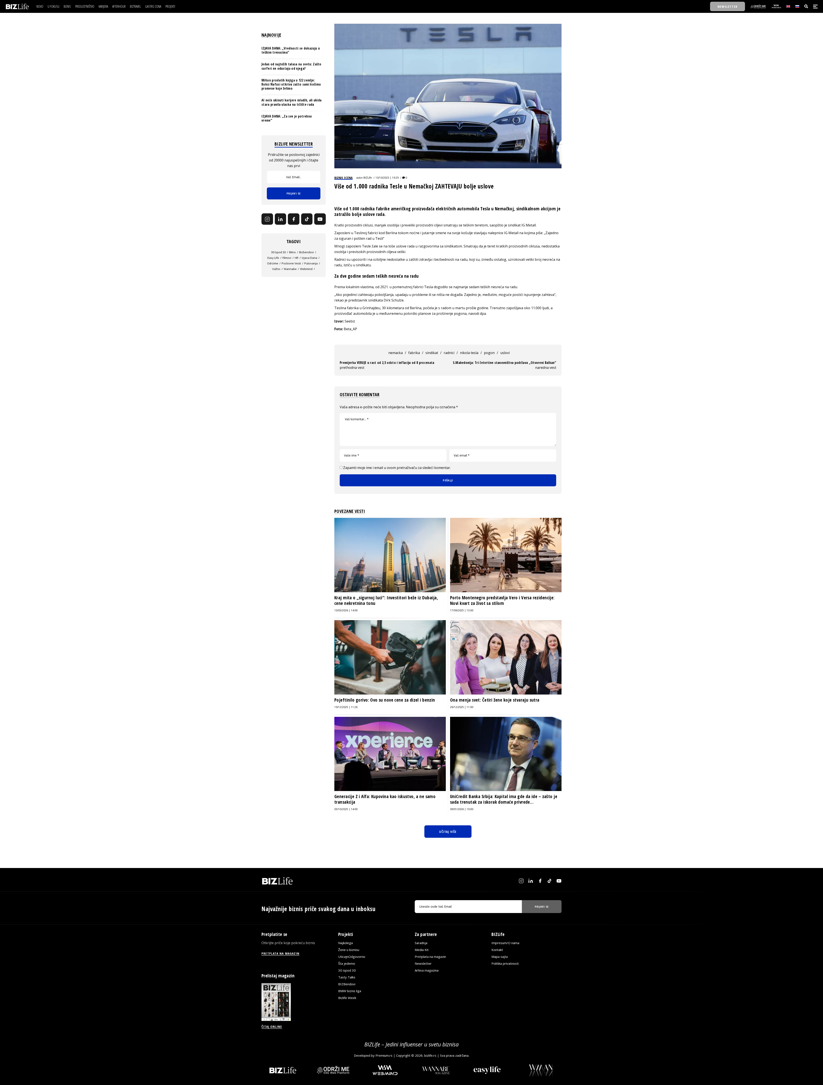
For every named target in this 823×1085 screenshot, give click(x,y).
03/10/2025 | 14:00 (345, 809)
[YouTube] (320, 219)
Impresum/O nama (505, 943)
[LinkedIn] (280, 219)
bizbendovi (306, 252)
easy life (273, 258)
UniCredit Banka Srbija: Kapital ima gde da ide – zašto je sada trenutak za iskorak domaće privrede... (503, 799)
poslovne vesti (291, 263)
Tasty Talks (346, 977)
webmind (306, 269)
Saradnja (421, 943)
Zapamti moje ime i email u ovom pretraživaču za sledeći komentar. (397, 467)
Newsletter (423, 963)
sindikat (431, 352)
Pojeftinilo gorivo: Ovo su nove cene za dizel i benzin (384, 700)
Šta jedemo (346, 963)
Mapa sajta (499, 957)
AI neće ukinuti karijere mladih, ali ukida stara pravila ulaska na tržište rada (291, 102)
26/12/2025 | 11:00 (461, 707)
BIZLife (367, 177)
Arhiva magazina (427, 970)
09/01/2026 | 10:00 (461, 809)
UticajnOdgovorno (351, 957)
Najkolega (345, 943)
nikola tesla (469, 352)
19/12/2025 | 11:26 (345, 707)
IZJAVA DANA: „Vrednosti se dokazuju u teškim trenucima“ (290, 50)
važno (276, 269)
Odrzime (272, 263)
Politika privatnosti (505, 963)
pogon (489, 352)
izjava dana (309, 258)
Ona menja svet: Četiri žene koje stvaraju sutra (494, 700)
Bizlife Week (347, 998)
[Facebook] (293, 219)
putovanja (311, 263)
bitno (292, 252)
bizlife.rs (430, 1055)
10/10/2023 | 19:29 (387, 177)
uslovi (505, 352)
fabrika (414, 352)
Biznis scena (343, 177)
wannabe (290, 269)
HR (296, 258)
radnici (449, 352)
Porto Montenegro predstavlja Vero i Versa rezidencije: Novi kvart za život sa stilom (502, 600)
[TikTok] (307, 219)
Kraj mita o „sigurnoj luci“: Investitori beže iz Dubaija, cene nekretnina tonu (386, 600)
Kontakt (497, 950)
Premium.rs (383, 1055)
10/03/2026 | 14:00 (345, 610)
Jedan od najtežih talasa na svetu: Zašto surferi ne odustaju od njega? (291, 66)
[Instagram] (267, 219)
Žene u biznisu (348, 950)
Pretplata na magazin (430, 957)
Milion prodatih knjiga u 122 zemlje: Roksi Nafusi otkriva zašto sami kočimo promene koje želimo (291, 84)
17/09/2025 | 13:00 (461, 610)
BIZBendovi (346, 984)
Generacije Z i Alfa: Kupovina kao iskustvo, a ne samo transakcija (385, 799)
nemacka (395, 352)
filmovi (286, 258)
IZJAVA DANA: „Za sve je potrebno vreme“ (286, 118)
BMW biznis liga (349, 991)
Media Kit (422, 950)
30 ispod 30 (278, 252)
